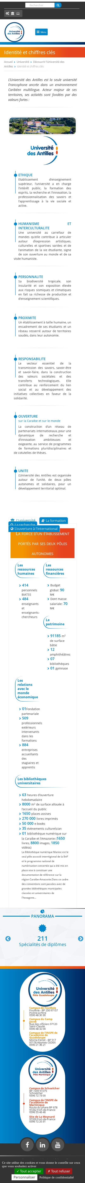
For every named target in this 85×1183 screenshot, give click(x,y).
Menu (43, 32)
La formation (56, 520)
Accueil (8, 62)
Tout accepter (30, 1171)
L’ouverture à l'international (36, 528)
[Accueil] (14, 32)
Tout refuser (60, 1171)
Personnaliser (24, 1177)
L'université (25, 520)
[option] (42, 935)
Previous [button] (6, 937)
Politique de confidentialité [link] (56, 1177)
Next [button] (79, 937)
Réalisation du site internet (13, 1154)
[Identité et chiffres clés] (42, 134)
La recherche (25, 524)
